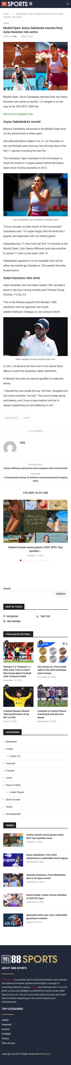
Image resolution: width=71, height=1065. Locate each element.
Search (7, 588)
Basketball (11, 741)
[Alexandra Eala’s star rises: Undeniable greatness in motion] (13, 920)
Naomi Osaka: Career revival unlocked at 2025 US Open (46, 897)
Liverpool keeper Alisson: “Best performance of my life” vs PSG (16, 714)
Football (10, 770)
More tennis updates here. (18, 114)
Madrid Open (11, 418)
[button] (6, 530)
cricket (34, 987)
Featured (10, 763)
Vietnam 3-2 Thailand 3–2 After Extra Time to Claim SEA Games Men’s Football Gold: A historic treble (17, 671)
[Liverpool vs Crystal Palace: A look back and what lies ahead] (52, 697)
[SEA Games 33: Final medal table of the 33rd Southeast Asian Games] (52, 652)
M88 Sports (8, 979)
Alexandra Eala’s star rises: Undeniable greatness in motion (46, 917)
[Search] (67, 4)
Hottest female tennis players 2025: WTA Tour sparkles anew (45, 836)
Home (6, 14)
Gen (15, 36)
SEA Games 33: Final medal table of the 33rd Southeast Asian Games (51, 670)
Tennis (9, 806)
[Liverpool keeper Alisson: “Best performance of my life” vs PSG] (18, 697)
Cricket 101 (15, 756)
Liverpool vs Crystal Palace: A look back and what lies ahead (52, 714)
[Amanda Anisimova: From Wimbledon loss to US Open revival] (13, 880)
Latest (9, 777)
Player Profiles (13, 785)
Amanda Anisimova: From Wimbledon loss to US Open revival (46, 877)
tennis (26, 418)
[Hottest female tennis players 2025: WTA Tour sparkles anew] (35, 521)
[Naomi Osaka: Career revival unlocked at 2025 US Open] (13, 900)
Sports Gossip (13, 799)
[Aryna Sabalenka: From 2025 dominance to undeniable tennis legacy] (13, 860)
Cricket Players (16, 792)
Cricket (9, 749)
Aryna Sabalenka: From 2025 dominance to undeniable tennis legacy (47, 856)
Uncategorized (13, 814)
